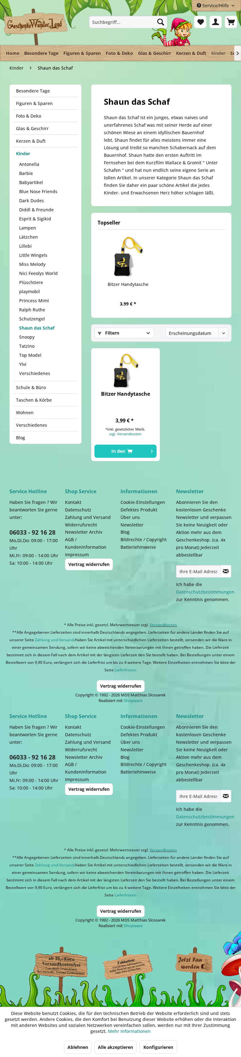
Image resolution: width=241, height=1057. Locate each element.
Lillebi (25, 246)
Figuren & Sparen (34, 103)
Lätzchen (28, 237)
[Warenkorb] (231, 22)
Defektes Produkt (138, 510)
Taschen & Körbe (34, 400)
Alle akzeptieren (115, 1047)
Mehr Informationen (129, 1031)
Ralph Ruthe (32, 310)
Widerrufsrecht (81, 525)
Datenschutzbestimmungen (205, 592)
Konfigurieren (158, 1047)
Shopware (133, 700)
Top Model (30, 355)
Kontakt (73, 502)
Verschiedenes (34, 373)
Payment (131, 964)
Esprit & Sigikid (35, 219)
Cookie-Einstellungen (142, 502)
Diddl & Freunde (36, 210)
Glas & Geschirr (32, 128)
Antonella (29, 164)
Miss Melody (32, 264)
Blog (20, 438)
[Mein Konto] (215, 22)
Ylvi (22, 364)
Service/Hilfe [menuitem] (215, 5)
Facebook (194, 964)
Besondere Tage (33, 91)
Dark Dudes (31, 200)
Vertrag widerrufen (89, 564)
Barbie (26, 173)
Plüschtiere (31, 282)
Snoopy (27, 337)
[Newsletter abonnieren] (225, 571)
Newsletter (131, 525)
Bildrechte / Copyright (143, 539)
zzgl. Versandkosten (125, 433)
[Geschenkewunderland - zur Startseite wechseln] (36, 26)
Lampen (27, 228)
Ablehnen (77, 1047)
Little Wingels (33, 255)
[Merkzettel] (200, 22)
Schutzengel (32, 319)
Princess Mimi (34, 301)
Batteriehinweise (138, 547)
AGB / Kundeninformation (85, 543)
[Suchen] (160, 22)
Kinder (23, 153)
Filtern (111, 333)
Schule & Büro (31, 387)
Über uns (130, 517)
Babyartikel (31, 182)
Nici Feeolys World (38, 273)
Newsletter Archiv (83, 532)
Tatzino (27, 346)
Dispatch (58, 968)
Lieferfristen (126, 670)
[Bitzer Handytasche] (128, 256)
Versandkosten (163, 624)
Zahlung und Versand (88, 517)
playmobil (29, 291)
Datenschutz (78, 510)
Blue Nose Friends (38, 191)
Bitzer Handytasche (128, 284)
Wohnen (25, 412)
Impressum (77, 555)
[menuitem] (128, 22)
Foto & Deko (28, 116)
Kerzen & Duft (31, 141)
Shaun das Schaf (36, 328)
